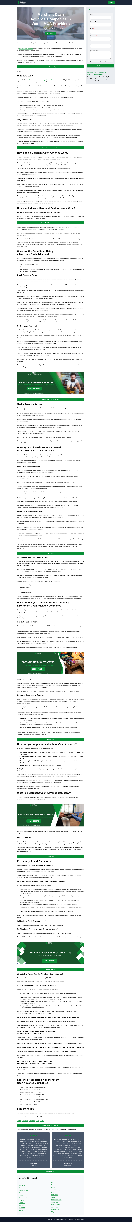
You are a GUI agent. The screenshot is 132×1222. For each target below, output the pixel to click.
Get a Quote (50, 33)
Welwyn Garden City (24, 1190)
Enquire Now (50, 739)
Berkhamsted (55, 1207)
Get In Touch (100, 66)
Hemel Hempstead (56, 1199)
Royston (53, 1187)
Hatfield (21, 1195)
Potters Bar (22, 1202)
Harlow (42, 1120)
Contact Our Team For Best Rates (50, 147)
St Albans (21, 1205)
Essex (37, 1120)
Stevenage (22, 1200)
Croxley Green (55, 1202)
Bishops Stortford (23, 1197)
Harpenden (22, 1207)
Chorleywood (55, 1209)
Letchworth (22, 1210)
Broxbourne (32, 1120)
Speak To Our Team (51, 969)
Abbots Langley (55, 1189)
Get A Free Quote (50, 1171)
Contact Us (51, 856)
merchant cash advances (26, 48)
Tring (52, 1212)
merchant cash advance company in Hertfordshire (40, 80)
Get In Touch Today (51, 66)
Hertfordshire (54, 1194)
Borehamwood (55, 1185)
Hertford (19, 1120)
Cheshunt (21, 1193)
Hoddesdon (25, 1120)
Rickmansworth (55, 1204)
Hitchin (53, 1182)
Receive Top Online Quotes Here (50, 399)
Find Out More (50, 553)
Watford (53, 1197)
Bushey (53, 1192)
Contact (111, 2)
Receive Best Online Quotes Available (51, 222)
